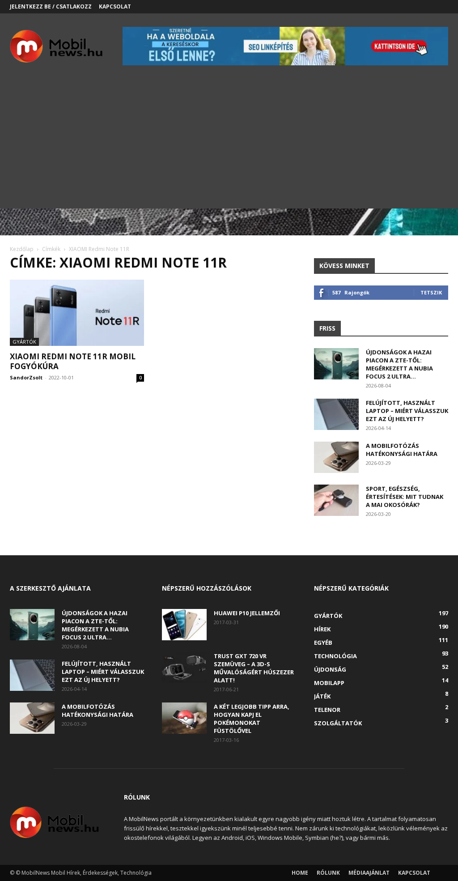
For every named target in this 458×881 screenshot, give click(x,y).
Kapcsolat (115, 6)
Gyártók (24, 341)
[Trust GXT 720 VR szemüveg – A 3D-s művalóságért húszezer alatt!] (184, 667)
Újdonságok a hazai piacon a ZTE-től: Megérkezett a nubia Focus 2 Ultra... (399, 364)
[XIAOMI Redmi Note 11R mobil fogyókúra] (77, 313)
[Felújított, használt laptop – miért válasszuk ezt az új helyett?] (336, 414)
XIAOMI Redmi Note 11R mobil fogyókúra (73, 361)
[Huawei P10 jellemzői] (184, 624)
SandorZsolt (26, 377)
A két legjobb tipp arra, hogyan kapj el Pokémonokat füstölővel (251, 718)
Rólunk (328, 873)
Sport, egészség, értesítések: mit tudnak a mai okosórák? (404, 497)
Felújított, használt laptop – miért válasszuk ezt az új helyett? (407, 411)
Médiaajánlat (369, 873)
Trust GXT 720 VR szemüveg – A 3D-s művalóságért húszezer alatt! (254, 668)
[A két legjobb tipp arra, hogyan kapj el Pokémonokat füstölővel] (184, 718)
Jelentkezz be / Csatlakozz (51, 6)
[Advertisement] (229, 146)
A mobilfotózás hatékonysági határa (401, 450)
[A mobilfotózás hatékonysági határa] (336, 457)
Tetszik (431, 292)
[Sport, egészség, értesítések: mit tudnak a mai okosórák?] (336, 500)
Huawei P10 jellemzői (247, 613)
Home (300, 873)
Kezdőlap (22, 249)
